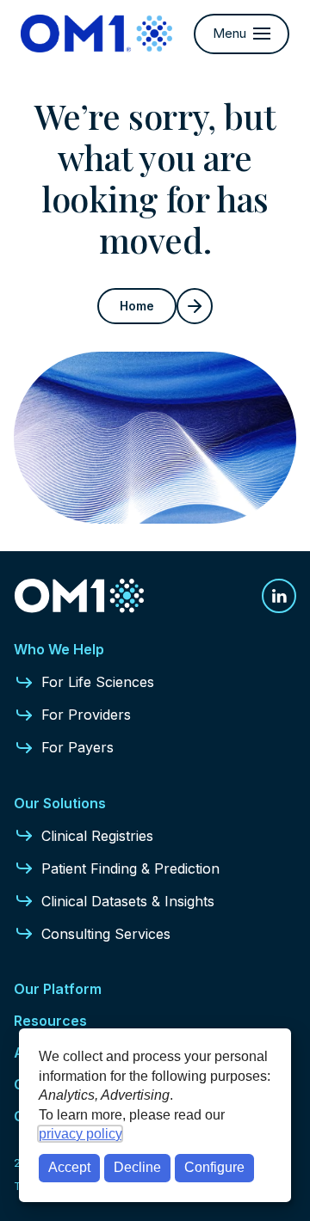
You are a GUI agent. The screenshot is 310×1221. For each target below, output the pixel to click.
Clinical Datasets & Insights (127, 901)
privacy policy (80, 1133)
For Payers (77, 747)
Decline (137, 1167)
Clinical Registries (97, 835)
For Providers (86, 714)
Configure (214, 1167)
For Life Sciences (97, 681)
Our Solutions (60, 803)
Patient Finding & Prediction (130, 868)
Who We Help (59, 649)
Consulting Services (105, 933)
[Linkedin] (279, 596)
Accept (69, 1167)
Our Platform (58, 988)
